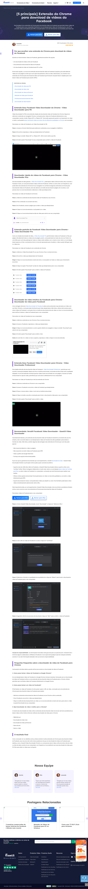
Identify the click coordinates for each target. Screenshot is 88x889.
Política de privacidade (23, 864)
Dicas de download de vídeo (63, 857)
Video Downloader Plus (37, 181)
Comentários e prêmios (23, 859)
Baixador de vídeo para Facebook (24, 95)
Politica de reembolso (13, 886)
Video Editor (33, 859)
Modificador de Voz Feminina (48, 869)
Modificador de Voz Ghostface (48, 867)
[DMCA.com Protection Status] (54, 886)
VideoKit (32, 864)
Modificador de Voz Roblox (47, 872)
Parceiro (49, 3)
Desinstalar (6, 886)
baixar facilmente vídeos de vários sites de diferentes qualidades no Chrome (44, 120)
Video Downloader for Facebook (34, 306)
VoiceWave (43, 857)
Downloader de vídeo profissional (24, 92)
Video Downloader (34, 857)
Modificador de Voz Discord (62, 864)
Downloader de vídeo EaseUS (23, 101)
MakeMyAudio (44, 862)
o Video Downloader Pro (40, 236)
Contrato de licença (22, 862)
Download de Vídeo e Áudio (17, 8)
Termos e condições (22, 886)
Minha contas (29, 886)
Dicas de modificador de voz (63, 859)
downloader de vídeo (57, 460)
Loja (70, 2)
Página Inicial (7, 8)
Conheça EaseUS (22, 857)
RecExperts (32, 862)
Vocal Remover (44, 859)
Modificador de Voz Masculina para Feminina (48, 875)
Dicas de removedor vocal (62, 862)
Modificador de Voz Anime (62, 867)
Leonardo (19, 43)
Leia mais (17, 787)
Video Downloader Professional (52, 369)
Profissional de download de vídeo (24, 98)
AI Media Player (45, 864)
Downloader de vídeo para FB (23, 86)
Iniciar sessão (77, 2)
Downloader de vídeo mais (22, 89)
